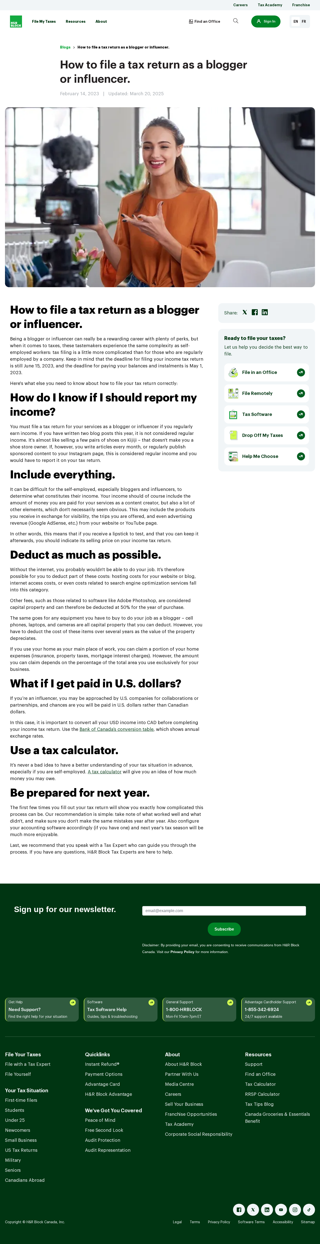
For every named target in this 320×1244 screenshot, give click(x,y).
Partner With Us (181, 1074)
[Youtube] (281, 1210)
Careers (240, 5)
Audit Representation (107, 1150)
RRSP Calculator (262, 1094)
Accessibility (283, 1222)
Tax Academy (270, 5)
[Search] (235, 21)
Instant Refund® (102, 1064)
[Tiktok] (309, 1210)
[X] (253, 1210)
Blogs (65, 47)
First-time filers (21, 1100)
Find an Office (260, 1074)
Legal (177, 1222)
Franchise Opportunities (191, 1114)
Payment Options (103, 1074)
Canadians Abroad (24, 1180)
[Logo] (16, 21)
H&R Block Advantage (108, 1094)
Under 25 (15, 1120)
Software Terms (251, 1222)
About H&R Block (183, 1064)
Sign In (270, 21)
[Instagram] (295, 1210)
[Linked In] (267, 1210)
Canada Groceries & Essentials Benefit (277, 1118)
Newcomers (17, 1130)
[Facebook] (239, 1210)
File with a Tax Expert (27, 1064)
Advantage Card (102, 1084)
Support (253, 1064)
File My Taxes (44, 21)
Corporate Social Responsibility (198, 1134)
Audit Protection (102, 1140)
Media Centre (179, 1084)
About (101, 21)
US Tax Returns (21, 1150)
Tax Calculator (260, 1084)
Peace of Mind (100, 1120)
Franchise (301, 5)
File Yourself (18, 1074)
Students (14, 1110)
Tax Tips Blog (259, 1104)
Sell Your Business (184, 1104)
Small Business (21, 1140)
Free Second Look (104, 1130)
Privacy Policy (219, 1222)
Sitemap (308, 1222)
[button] (265, 21)
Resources (76, 21)
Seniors (13, 1170)
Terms (195, 1222)
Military (13, 1160)
